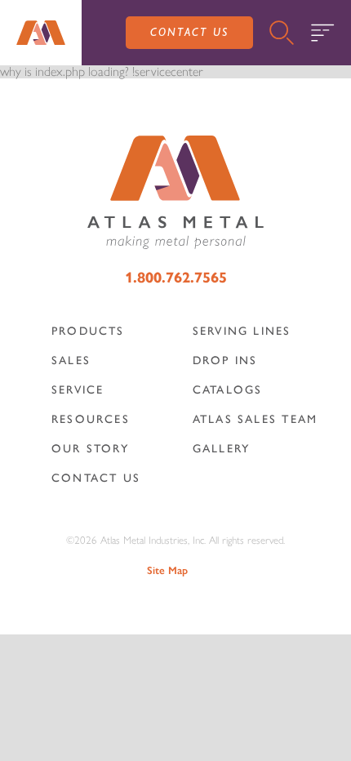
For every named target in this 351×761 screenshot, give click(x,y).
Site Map (167, 570)
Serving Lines (242, 331)
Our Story (90, 449)
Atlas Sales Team (255, 419)
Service (77, 390)
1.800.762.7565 (176, 277)
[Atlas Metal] (40, 32)
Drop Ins (225, 360)
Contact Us (189, 31)
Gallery (222, 449)
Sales (71, 360)
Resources (90, 419)
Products (88, 331)
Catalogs (228, 390)
